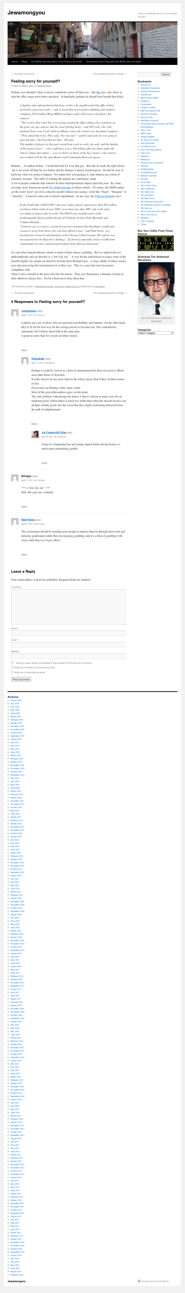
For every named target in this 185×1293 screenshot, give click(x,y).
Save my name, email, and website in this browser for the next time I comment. (54, 662)
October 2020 (16, 907)
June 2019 (14, 956)
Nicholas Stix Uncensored (152, 162)
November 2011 (17, 1206)
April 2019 (15, 963)
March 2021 (15, 891)
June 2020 (14, 920)
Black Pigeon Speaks (150, 97)
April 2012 (15, 1190)
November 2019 (17, 943)
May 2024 (14, 784)
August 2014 (16, 1099)
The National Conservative (152, 201)
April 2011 (15, 1229)
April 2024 (15, 787)
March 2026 (15, 716)
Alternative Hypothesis (150, 87)
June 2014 (14, 1105)
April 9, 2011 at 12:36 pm (54, 436)
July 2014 (14, 1102)
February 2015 (16, 1079)
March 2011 (15, 1232)
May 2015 (14, 1070)
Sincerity (144, 178)
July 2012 (14, 1180)
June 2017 (14, 992)
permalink (100, 286)
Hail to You (145, 130)
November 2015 (17, 1050)
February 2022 (16, 855)
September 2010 (17, 1251)
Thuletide (145, 217)
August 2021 (16, 875)
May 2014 (14, 1109)
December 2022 (17, 826)
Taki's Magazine (147, 188)
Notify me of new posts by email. (30, 672)
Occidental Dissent (149, 172)
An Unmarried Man (54, 432)
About (24, 61)
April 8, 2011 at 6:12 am (33, 523)
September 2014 (17, 1096)
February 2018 (16, 976)
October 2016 (16, 1014)
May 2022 (14, 846)
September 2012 (17, 1174)
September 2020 (17, 911)
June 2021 (14, 881)
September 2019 (17, 950)
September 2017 (17, 985)
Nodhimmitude (147, 169)
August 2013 (16, 1138)
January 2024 (16, 797)
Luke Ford (145, 152)
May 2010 (14, 1264)
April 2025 (15, 752)
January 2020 (16, 937)
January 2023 (16, 823)
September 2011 (17, 1212)
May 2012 (14, 1187)
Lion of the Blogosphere (151, 149)
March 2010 (15, 1271)
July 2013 (14, 1141)
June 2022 (14, 842)
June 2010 (14, 1261)
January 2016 (16, 1044)
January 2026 (16, 722)
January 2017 (16, 1005)
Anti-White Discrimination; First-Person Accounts (56, 61)
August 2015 (16, 1060)
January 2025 (16, 761)
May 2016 (14, 1031)
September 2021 (17, 872)
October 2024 (16, 771)
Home (15, 61)
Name (15, 628)
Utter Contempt (147, 220)
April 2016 (15, 1034)
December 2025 (17, 726)
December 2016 (17, 1008)
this (98, 92)
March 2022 (15, 852)
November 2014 (17, 1089)
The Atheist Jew (147, 191)
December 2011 (17, 1203)
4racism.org (146, 84)
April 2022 (15, 849)
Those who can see (149, 214)
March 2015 (15, 1076)
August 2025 (16, 739)
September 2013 (17, 1135)
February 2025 (16, 758)
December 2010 (17, 1242)
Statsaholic (38, 358)
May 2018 (14, 969)
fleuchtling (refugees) (150, 120)
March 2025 (15, 755)
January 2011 (16, 1238)
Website (15, 651)
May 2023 (14, 810)
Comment (16, 586)
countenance (29, 311)
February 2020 (16, 933)
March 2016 (15, 1037)
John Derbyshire (148, 143)
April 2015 (15, 1073)
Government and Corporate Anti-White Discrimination (113, 61)
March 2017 (15, 998)
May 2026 (14, 709)
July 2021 (14, 878)
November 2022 (17, 829)
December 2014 (17, 1086)
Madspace (145, 156)
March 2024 (15, 791)
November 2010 (17, 1245)
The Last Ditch (147, 194)
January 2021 (16, 898)
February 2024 (16, 794)
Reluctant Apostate (149, 175)
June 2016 (14, 1027)
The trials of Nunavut (22, 73)
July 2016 (14, 1024)
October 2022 (16, 833)
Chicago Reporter (105, 196)
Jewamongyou (26, 12)
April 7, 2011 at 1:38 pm (33, 480)
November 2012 (17, 1167)
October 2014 (16, 1092)
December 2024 (17, 765)
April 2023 (15, 813)
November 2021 (17, 865)
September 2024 (17, 774)
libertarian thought (44, 286)
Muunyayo (145, 159)
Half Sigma (28, 519)
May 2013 (14, 1148)
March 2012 (15, 1193)
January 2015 (16, 1083)
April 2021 (15, 888)
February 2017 (16, 1001)
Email (14, 639)
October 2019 (16, 946)
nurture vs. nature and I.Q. (67, 286)
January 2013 (16, 1161)
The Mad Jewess (148, 198)
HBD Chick (146, 133)
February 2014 (16, 1118)
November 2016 (17, 1011)
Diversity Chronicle (149, 113)
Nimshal (144, 165)
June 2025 (14, 745)
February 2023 (16, 820)
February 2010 (16, 1274)
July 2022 (14, 839)
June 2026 (14, 706)
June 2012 (14, 1183)
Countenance (146, 104)
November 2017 (17, 982)
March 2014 (15, 1115)
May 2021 (14, 885)
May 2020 (14, 924)
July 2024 (14, 778)
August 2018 (16, 966)
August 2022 (16, 836)
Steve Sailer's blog (148, 185)
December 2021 (17, 862)
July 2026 (14, 703)
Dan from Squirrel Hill (150, 110)
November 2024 (17, 768)
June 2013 (14, 1144)
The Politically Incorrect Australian (155, 204)
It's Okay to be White (150, 139)
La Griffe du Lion (148, 146)
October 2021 (16, 868)
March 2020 (15, 930)
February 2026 (16, 719)
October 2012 (16, 1170)
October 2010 (16, 1248)
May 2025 (14, 748)
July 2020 (14, 917)
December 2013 (17, 1125)
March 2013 (15, 1154)
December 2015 (17, 1047)
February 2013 (16, 1157)
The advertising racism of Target (110, 73)
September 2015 (17, 1057)
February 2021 (16, 894)
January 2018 (16, 979)
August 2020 (16, 914)
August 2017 (16, 989)
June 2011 (14, 1222)
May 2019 (14, 959)
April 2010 (15, 1268)
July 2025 (14, 742)
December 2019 (17, 940)
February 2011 (16, 1235)
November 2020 (17, 904)
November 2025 (17, 729)
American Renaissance (150, 91)
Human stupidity (148, 136)
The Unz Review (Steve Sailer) (154, 211)
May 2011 (14, 1225)
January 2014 (16, 1122)
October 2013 (16, 1131)
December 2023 (17, 800)
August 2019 (16, 953)
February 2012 (16, 1196)
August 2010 (16, 1255)
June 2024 (14, 781)
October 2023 (16, 807)
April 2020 (15, 927)
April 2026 (15, 713)
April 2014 (15, 1112)
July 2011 (14, 1219)
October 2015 (16, 1053)
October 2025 (16, 732)
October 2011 (16, 1209)
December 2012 (17, 1164)
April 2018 (15, 972)
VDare (143, 224)
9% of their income (60, 187)
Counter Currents (148, 107)
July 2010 (14, 1258)
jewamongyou (44, 85)
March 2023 (15, 816)
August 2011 (16, 1216)
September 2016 (17, 1018)
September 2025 (17, 735)
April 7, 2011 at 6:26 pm (43, 362)
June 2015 (14, 1066)
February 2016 (16, 1040)
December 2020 (17, 901)
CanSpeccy (145, 100)
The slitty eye (146, 207)
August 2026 (16, 700)
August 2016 (16, 1021)
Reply (24, 349)
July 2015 (14, 1063)
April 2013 (15, 1151)
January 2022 (16, 859)
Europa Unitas (147, 117)
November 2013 (17, 1128)
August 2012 (16, 1177)
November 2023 (17, 803)
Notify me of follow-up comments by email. (34, 667)
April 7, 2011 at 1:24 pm (33, 314)
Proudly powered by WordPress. (155, 1281)
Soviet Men (145, 182)
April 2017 (15, 995)
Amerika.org (146, 94)
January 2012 (16, 1200)
